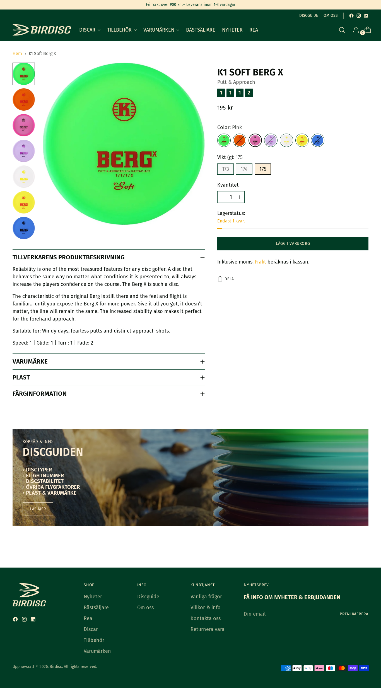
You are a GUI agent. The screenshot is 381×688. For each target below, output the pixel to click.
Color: (229, 127)
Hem (17, 53)
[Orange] (239, 140)
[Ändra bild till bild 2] (24, 99)
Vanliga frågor (206, 597)
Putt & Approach (236, 82)
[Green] (224, 140)
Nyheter (93, 597)
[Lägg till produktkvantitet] (239, 197)
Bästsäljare (96, 607)
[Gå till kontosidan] (353, 29)
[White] (286, 140)
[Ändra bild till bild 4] (24, 151)
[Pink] (255, 140)
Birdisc (56, 666)
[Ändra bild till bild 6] (24, 202)
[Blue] (317, 140)
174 (244, 169)
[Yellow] (302, 140)
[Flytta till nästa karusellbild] (363, 548)
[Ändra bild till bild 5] (24, 176)
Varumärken (97, 651)
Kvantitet (228, 185)
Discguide (148, 597)
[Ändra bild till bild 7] (24, 228)
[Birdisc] (42, 30)
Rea (88, 618)
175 (262, 169)
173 (225, 169)
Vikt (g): (230, 157)
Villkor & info (206, 607)
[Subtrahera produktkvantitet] (223, 197)
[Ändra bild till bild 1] (24, 74)
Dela (229, 279)
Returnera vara (208, 629)
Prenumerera (354, 614)
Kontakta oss (206, 618)
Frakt (260, 262)
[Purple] (271, 140)
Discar (91, 629)
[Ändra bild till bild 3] (24, 125)
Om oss (145, 607)
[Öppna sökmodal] (342, 29)
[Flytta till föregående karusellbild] (351, 548)
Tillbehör (94, 640)
